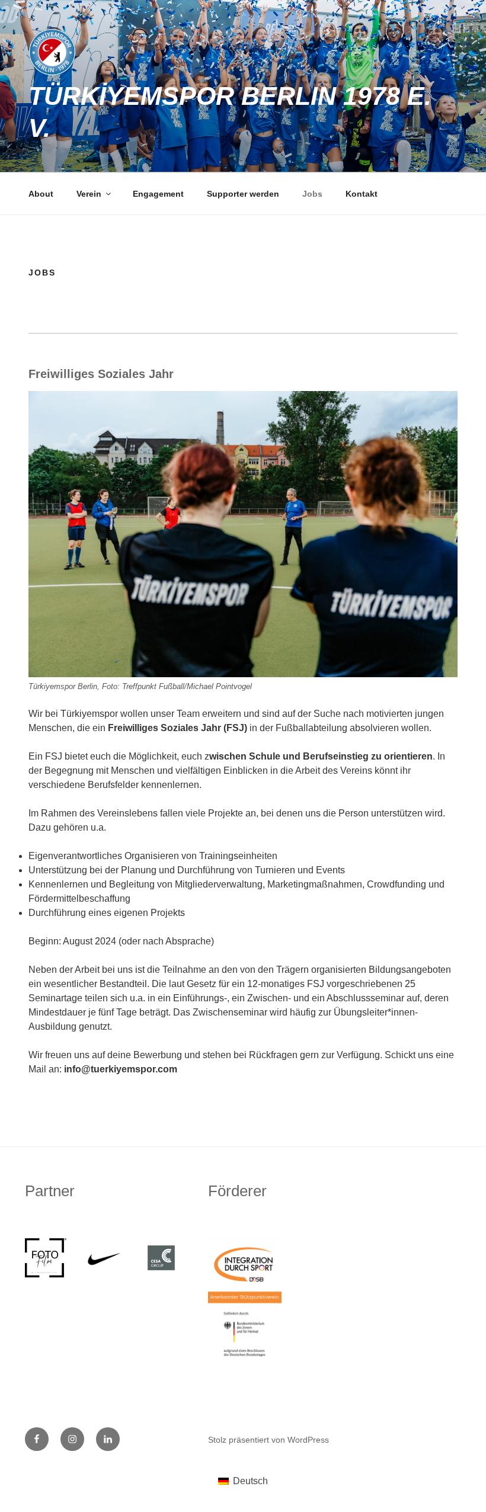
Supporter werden (243, 193)
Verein (88, 193)
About (40, 193)
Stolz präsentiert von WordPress (268, 1439)
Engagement (158, 193)
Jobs (312, 193)
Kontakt (362, 193)
